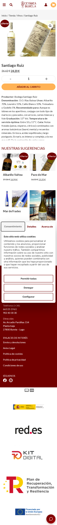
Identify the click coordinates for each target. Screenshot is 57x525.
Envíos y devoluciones (14, 342)
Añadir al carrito (28, 86)
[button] (4, 5)
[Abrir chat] (50, 518)
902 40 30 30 (10, 312)
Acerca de (47, 226)
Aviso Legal (9, 348)
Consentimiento (13, 226)
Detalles (31, 226)
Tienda (12, 15)
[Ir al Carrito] (53, 4)
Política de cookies (13, 353)
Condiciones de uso (13, 365)
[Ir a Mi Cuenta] (45, 4)
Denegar (28, 287)
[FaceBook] (5, 380)
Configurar (28, 296)
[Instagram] (11, 380)
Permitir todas (28, 278)
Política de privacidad (14, 359)
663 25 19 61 (10, 309)
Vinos (20, 15)
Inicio (4, 15)
